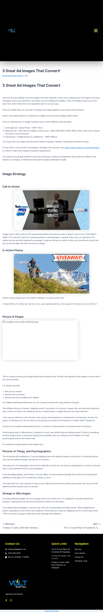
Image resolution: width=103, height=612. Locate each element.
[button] (96, 30)
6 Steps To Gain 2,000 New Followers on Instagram (60, 565)
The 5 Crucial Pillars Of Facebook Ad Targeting (61, 550)
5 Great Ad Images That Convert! (61, 557)
